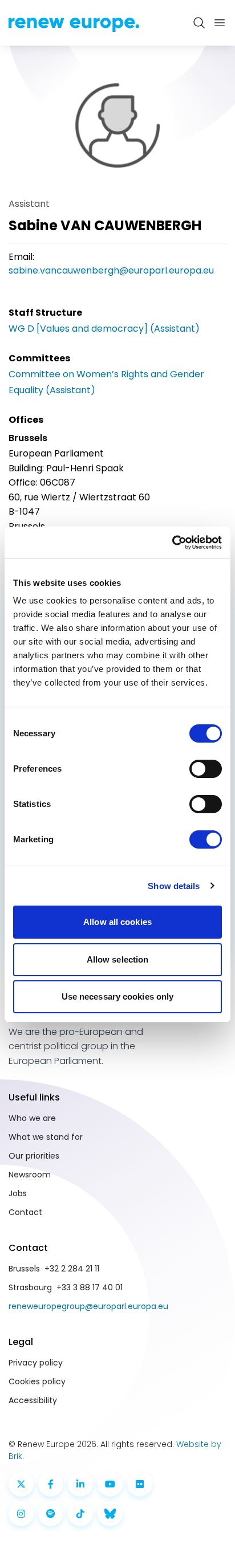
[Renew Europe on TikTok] (80, 1513)
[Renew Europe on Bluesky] (110, 1513)
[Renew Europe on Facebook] (50, 1484)
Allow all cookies (117, 922)
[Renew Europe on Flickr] (139, 1484)
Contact (25, 1212)
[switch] (205, 769)
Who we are (32, 1118)
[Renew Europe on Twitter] (21, 1484)
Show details (174, 886)
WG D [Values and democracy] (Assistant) (104, 328)
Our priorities (34, 1155)
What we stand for (46, 1137)
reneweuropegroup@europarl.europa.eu (88, 1306)
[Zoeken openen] (199, 23)
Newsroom (30, 1174)
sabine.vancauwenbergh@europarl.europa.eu (111, 270)
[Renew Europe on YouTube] (110, 1484)
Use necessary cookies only (118, 996)
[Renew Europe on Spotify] (50, 1513)
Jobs (18, 1193)
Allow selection (118, 959)
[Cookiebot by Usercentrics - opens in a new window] (172, 542)
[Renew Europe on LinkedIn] (80, 1484)
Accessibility (33, 1400)
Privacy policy (36, 1362)
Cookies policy (37, 1381)
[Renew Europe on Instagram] (21, 1513)
